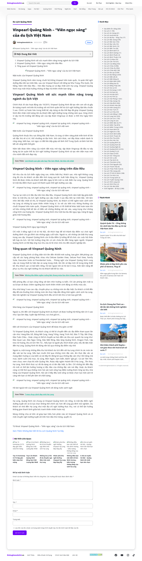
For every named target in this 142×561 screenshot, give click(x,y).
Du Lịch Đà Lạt (109, 72)
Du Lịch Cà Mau (109, 59)
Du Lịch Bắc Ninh (110, 46)
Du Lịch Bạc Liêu (110, 44)
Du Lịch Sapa (108, 153)
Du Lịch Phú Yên (110, 140)
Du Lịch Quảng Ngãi (111, 147)
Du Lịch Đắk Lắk (109, 77)
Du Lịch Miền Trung (111, 127)
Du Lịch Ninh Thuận (111, 136)
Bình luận (17, 480)
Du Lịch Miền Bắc (110, 123)
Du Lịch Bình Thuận (111, 57)
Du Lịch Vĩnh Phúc (110, 184)
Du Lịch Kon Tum (110, 110)
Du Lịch (106, 31)
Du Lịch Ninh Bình (110, 134)
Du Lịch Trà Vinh (110, 175)
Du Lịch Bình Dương (111, 53)
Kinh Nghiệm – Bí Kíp (111, 189)
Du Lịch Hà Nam (109, 92)
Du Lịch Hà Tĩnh (109, 97)
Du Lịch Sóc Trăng (110, 156)
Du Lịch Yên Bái (109, 186)
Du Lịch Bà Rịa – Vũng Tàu (113, 37)
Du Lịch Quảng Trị (110, 151)
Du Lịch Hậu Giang (110, 101)
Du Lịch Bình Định (110, 51)
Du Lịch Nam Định (110, 129)
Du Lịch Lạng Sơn (110, 116)
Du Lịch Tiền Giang (110, 171)
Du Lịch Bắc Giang (110, 40)
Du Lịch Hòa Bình (110, 103)
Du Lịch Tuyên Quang (111, 180)
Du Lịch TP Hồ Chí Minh (112, 173)
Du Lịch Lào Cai (109, 118)
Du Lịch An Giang (110, 33)
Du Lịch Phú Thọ (110, 138)
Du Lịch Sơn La (109, 158)
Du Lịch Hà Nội (109, 94)
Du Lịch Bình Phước (111, 55)
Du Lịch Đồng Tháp (110, 86)
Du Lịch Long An (109, 121)
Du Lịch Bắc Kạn (109, 42)
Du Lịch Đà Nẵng (110, 75)
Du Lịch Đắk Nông (110, 79)
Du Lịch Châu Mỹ (110, 70)
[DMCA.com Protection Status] (96, 555)
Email (15, 511)
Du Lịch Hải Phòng (110, 99)
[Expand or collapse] (90, 54)
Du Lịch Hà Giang (110, 90)
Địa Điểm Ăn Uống (110, 29)
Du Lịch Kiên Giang (110, 108)
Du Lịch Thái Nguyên (111, 164)
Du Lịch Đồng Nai (110, 83)
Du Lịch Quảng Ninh (111, 149)
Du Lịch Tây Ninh (110, 160)
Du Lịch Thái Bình (110, 162)
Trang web (16, 519)
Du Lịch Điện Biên (110, 81)
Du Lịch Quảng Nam (111, 145)
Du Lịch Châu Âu (110, 68)
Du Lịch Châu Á (109, 66)
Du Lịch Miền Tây (110, 125)
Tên (15, 502)
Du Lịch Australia (110, 35)
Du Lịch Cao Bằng (110, 64)
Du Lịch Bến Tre (109, 48)
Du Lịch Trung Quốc (111, 178)
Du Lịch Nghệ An (110, 132)
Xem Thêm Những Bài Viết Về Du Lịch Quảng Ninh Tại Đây (38, 431)
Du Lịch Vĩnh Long (110, 182)
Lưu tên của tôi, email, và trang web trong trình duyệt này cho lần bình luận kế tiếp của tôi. (47, 528)
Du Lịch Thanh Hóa (110, 167)
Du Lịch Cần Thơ (110, 62)
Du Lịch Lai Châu (110, 112)
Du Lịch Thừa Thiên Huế (112, 169)
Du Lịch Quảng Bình (111, 143)
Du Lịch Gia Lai (109, 88)
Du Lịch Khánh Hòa (111, 105)
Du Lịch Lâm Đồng (110, 114)
